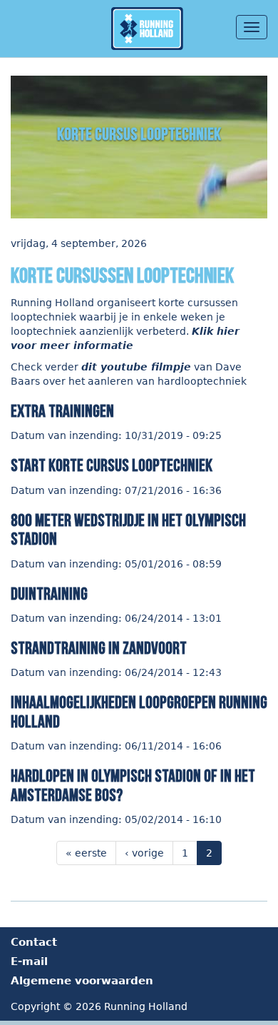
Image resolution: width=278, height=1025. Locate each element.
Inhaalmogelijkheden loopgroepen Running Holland (139, 712)
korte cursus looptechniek (139, 134)
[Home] (150, 28)
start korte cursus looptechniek (111, 465)
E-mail (29, 961)
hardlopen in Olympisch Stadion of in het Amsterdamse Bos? (133, 785)
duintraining (49, 594)
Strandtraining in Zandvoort (99, 648)
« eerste (86, 853)
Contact (34, 942)
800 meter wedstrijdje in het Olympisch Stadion (128, 530)
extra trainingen (62, 411)
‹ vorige (144, 853)
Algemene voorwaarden (82, 980)
